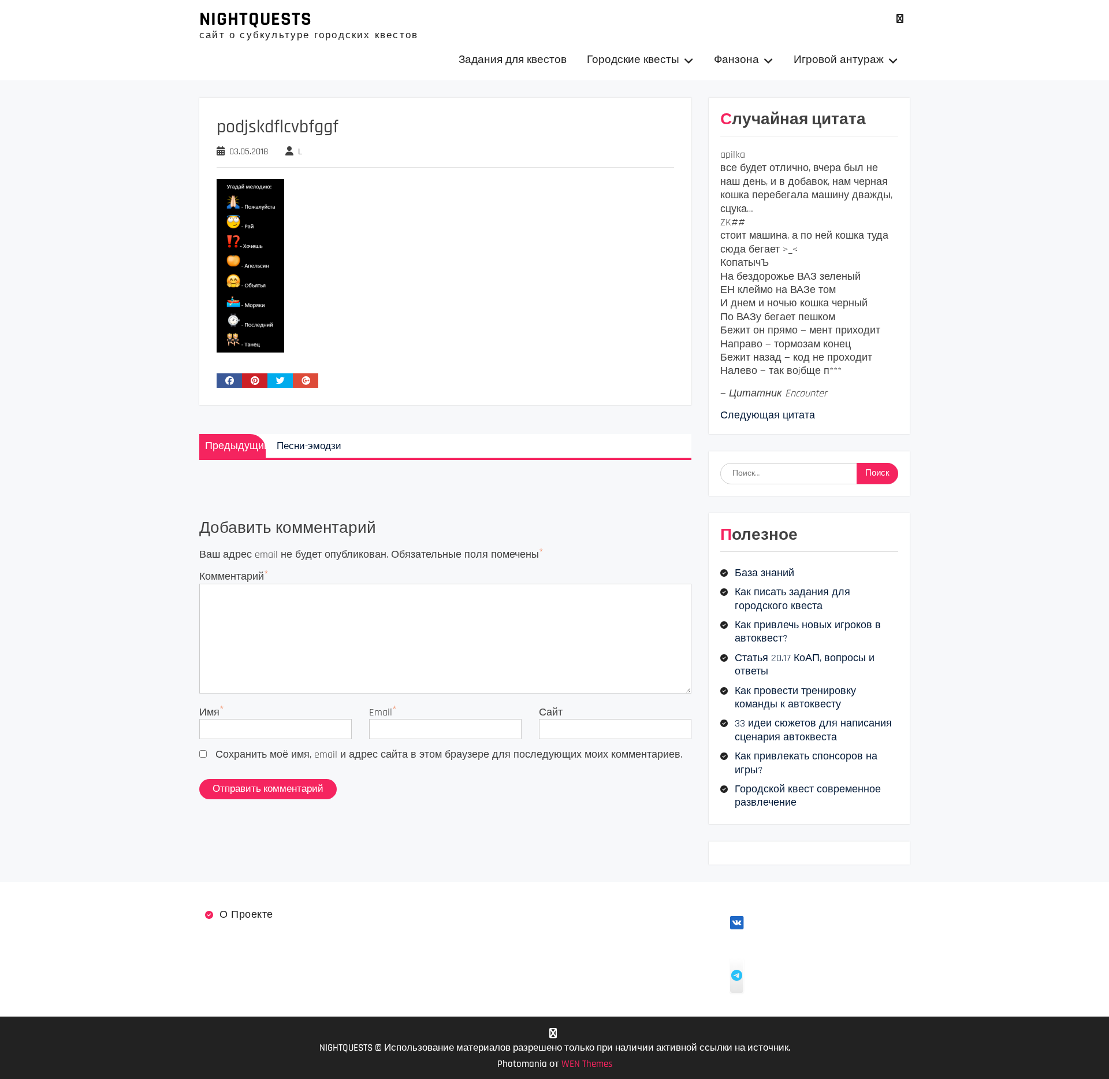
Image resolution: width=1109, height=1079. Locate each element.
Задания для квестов (513, 60)
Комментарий (231, 576)
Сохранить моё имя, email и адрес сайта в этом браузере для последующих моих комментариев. (448, 754)
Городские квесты (633, 60)
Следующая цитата (767, 415)
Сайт (551, 712)
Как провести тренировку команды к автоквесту (795, 697)
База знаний (764, 573)
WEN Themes (586, 1064)
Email (380, 712)
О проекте (246, 914)
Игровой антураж (839, 60)
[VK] (899, 19)
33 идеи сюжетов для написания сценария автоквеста (813, 730)
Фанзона (736, 60)
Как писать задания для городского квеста (792, 598)
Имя (209, 712)
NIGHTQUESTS (255, 19)
